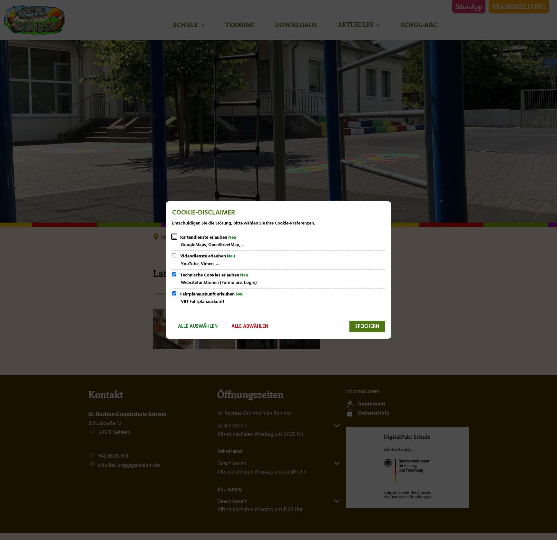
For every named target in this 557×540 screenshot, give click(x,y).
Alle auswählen (198, 326)
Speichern (367, 326)
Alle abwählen (249, 326)
